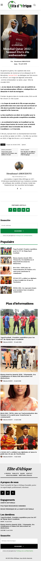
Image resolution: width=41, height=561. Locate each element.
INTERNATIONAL (18, 45)
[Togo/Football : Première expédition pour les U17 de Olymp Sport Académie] (6, 251)
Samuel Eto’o (12, 75)
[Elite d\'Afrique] (19, 5)
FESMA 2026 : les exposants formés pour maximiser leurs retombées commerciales (24, 290)
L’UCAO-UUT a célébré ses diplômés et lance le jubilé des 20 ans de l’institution (24, 280)
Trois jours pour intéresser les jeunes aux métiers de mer (9, 153)
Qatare (24, 144)
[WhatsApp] (19, 210)
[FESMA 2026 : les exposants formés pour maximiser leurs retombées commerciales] (6, 290)
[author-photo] (1, 342)
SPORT (2, 521)
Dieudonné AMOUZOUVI (22, 61)
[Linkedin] (23, 210)
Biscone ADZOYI (7, 342)
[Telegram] (28, 210)
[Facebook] (17, 188)
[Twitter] (20, 188)
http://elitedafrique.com (19, 176)
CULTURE (3, 530)
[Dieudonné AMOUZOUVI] (19, 166)
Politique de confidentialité (24, 235)
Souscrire (18, 231)
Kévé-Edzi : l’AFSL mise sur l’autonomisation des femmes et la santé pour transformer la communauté (24, 270)
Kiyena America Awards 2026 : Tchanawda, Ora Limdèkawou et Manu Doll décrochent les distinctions (23, 260)
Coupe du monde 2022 (13, 144)
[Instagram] (8, 493)
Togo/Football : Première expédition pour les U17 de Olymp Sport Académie (25, 251)
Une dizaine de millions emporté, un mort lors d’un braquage (28, 153)
